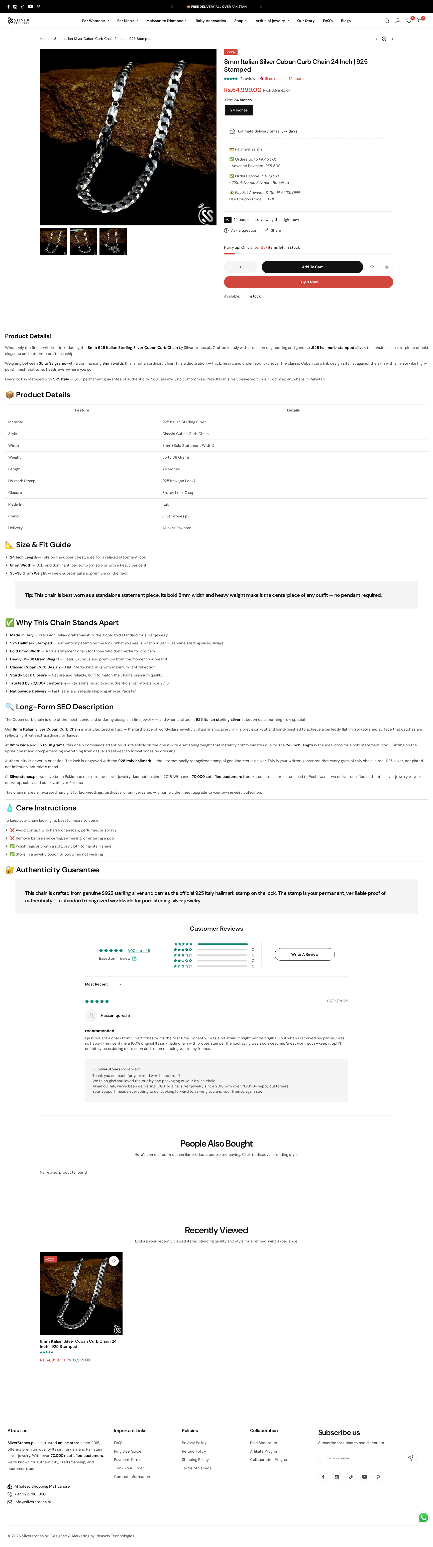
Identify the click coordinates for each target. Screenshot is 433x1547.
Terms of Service (197, 1468)
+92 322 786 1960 (30, 1494)
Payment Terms (127, 1459)
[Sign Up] (410, 1458)
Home (44, 38)
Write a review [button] (304, 954)
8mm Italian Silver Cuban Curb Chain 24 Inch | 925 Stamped (78, 1344)
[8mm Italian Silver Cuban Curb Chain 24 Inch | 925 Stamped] (81, 1293)
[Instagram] (15, 7)
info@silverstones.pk (33, 1501)
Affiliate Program (264, 1451)
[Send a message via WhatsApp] (423, 1517)
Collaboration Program (269, 1459)
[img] (97, 1001)
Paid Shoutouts (263, 1442)
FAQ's (119, 1442)
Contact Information (132, 1476)
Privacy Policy (194, 1442)
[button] (172, 6)
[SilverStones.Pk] (19, 20)
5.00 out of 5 (139, 950)
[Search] (386, 20)
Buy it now (308, 282)
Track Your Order (129, 1468)
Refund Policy (194, 1451)
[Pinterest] (38, 7)
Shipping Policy (195, 1459)
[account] (397, 20)
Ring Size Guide (127, 1451)
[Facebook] (9, 7)
